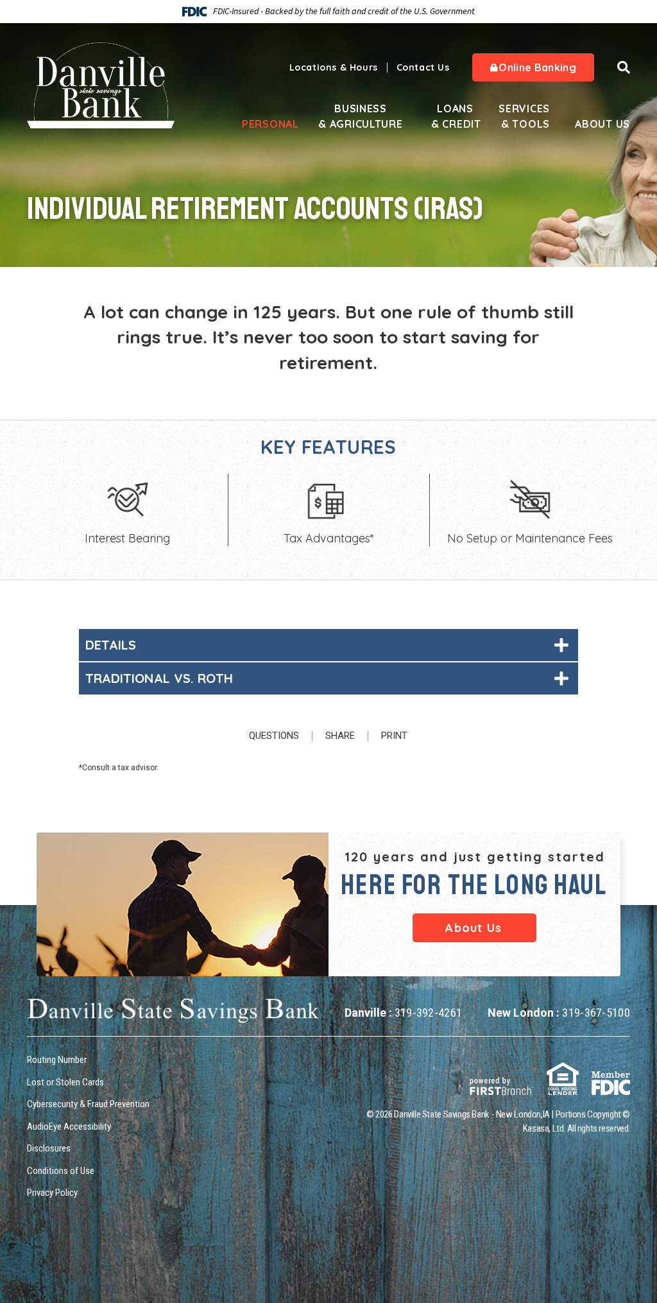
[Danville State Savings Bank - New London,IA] (101, 84)
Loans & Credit (455, 116)
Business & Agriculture (360, 116)
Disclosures (49, 1148)
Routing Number (57, 1060)
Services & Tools (524, 116)
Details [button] (110, 645)
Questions (274, 736)
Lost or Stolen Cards (65, 1082)
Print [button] (394, 736)
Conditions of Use (60, 1171)
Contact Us (423, 67)
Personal (266, 123)
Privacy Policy (52, 1192)
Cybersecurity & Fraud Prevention (88, 1104)
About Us (602, 123)
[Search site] (623, 67)
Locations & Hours (333, 67)
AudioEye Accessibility (69, 1126)
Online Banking (536, 67)
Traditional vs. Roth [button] (159, 678)
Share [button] (340, 736)
